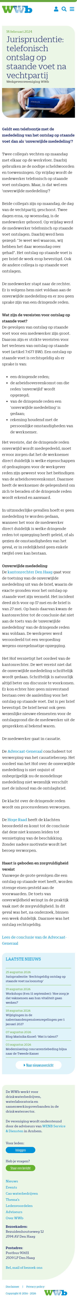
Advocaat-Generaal (25, 751)
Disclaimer (12, 1286)
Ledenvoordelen (19, 1206)
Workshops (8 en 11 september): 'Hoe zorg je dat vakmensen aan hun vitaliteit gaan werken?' (37, 998)
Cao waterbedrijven (22, 1193)
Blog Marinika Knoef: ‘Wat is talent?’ (32, 1036)
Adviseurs (14, 1212)
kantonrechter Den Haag (30, 572)
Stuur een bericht (20, 1168)
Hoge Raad (17, 819)
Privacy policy (35, 1286)
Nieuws (12, 1181)
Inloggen (20, 1150)
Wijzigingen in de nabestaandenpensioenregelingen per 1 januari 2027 (35, 1019)
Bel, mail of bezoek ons (24, 1267)
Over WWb (14, 1218)
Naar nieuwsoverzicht (39, 1065)
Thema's (13, 1199)
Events (11, 1187)
